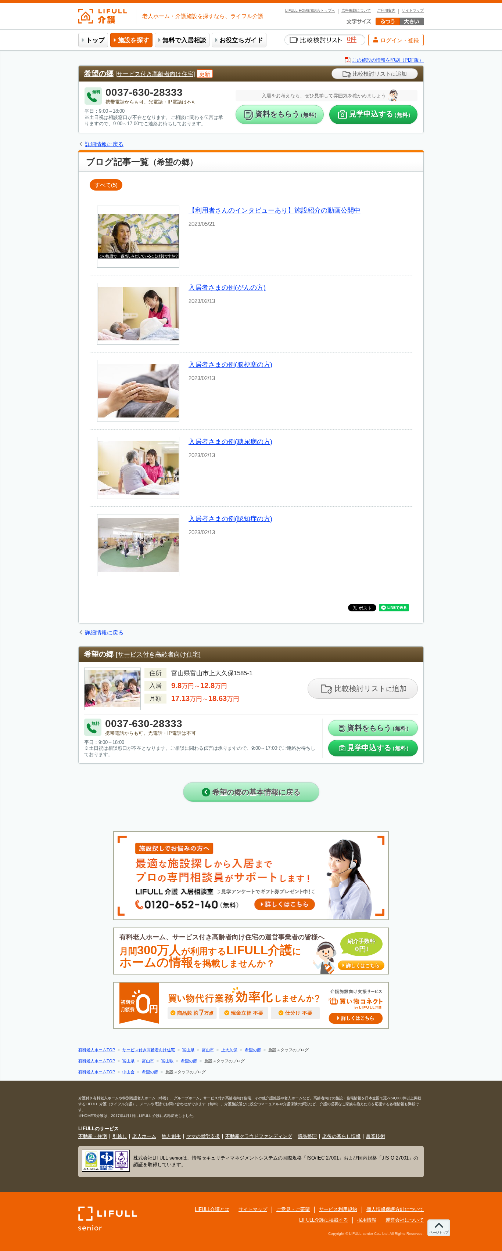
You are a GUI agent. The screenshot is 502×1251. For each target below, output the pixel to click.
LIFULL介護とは (212, 1209)
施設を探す (133, 40)
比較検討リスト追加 (379, 73)
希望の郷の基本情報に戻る (255, 792)
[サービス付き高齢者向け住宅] (155, 74)
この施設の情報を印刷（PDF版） (388, 60)
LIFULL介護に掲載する (323, 1220)
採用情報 (366, 1220)
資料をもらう (287, 114)
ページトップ (438, 1232)
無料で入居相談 (184, 40)
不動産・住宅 (92, 1136)
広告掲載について (356, 10)
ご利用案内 (386, 10)
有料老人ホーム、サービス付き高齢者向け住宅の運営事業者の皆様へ (249, 951)
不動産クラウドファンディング (258, 1136)
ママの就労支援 (203, 1136)
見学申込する (381, 114)
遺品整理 (307, 1136)
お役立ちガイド (241, 40)
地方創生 (171, 1136)
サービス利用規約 (338, 1209)
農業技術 (375, 1136)
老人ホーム (144, 1136)
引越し (119, 1136)
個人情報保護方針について (395, 1209)
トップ (95, 40)
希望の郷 (99, 73)
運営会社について (405, 1220)
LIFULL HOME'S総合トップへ (310, 10)
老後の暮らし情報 (341, 1136)
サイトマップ (413, 10)
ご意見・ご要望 (293, 1209)
